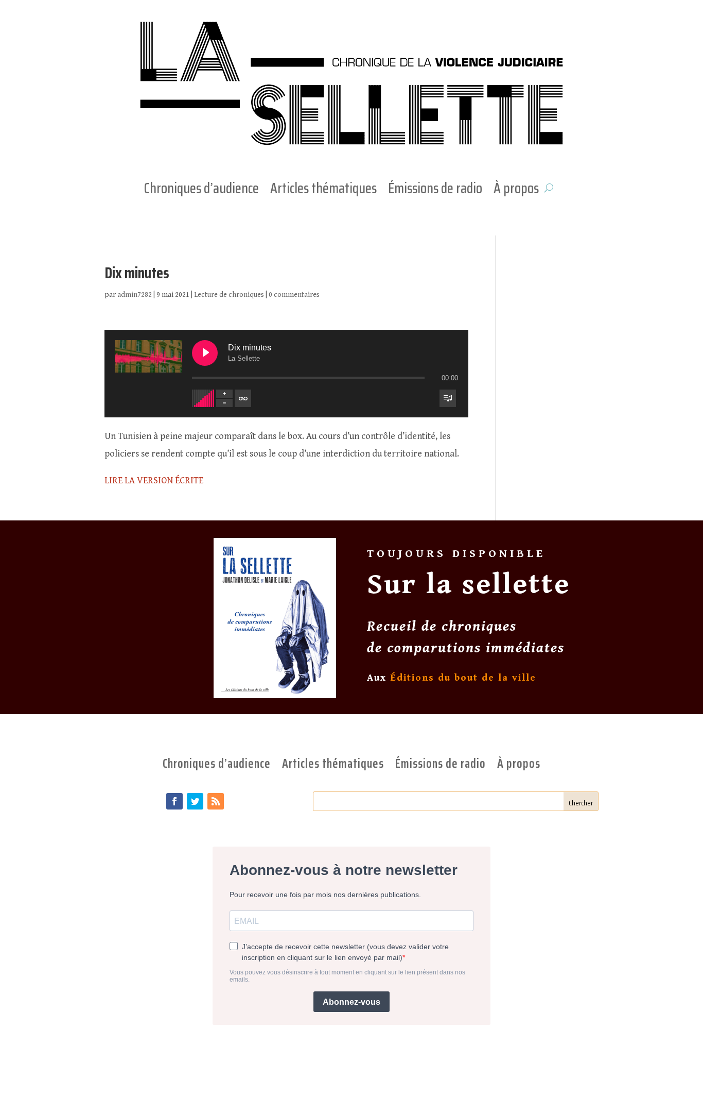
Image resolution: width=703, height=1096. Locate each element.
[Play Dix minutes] (205, 353)
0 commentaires (294, 295)
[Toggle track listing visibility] (448, 398)
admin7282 (134, 295)
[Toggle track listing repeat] (243, 398)
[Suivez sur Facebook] (174, 801)
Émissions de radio (435, 190)
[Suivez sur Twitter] (195, 801)
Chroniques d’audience (201, 190)
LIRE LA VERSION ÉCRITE (153, 480)
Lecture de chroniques (229, 295)
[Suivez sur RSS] (215, 801)
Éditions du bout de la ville (463, 677)
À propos (516, 190)
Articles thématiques (323, 190)
